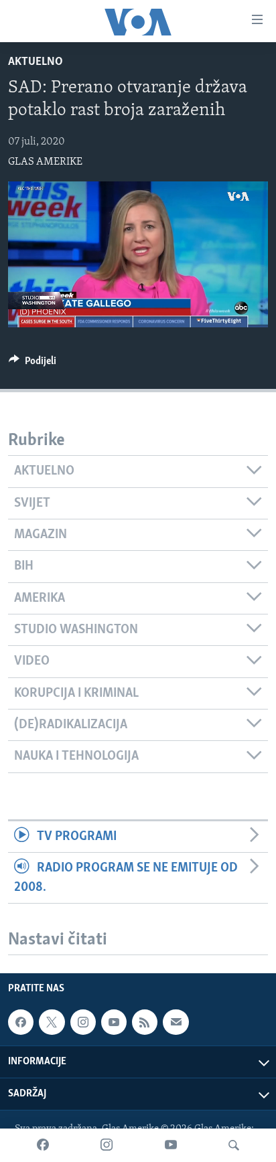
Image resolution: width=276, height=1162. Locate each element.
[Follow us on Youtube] (114, 1022)
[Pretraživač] (234, 1145)
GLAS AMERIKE (45, 162)
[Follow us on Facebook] (20, 1022)
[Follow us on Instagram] (83, 1022)
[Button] (32, 364)
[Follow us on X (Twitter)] (51, 1022)
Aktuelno (35, 62)
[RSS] (144, 1022)
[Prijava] (175, 1022)
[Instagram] (106, 1145)
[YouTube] (171, 1145)
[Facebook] (43, 1145)
